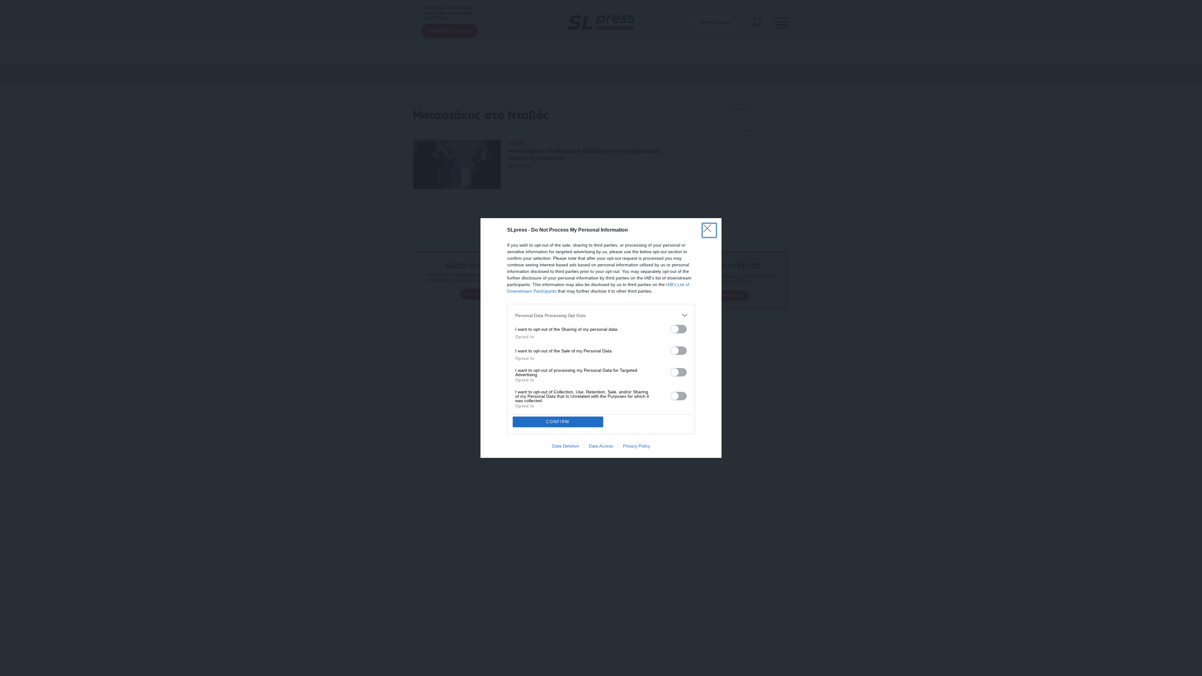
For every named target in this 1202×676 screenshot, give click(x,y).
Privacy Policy (636, 445)
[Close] (709, 230)
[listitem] (601, 315)
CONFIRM (557, 421)
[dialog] (601, 338)
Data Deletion (565, 445)
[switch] (678, 329)
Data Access (601, 445)
